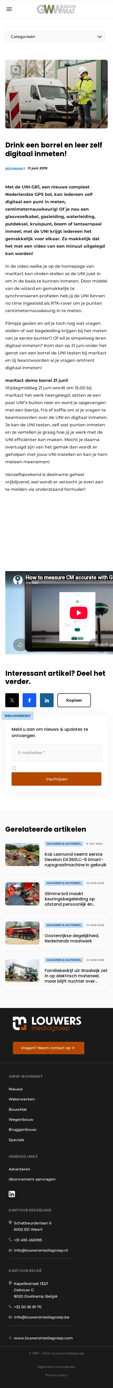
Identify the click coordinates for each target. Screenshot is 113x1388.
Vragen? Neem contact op (46, 1047)
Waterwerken (22, 1099)
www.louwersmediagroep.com (43, 1338)
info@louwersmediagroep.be (41, 1317)
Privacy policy (56, 1375)
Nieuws (16, 1089)
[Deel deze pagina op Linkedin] (47, 700)
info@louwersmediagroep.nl (41, 1250)
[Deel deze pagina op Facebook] (29, 700)
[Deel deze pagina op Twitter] (12, 700)
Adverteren (19, 1169)
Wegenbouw (21, 1119)
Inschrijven (57, 778)
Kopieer (74, 700)
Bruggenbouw (23, 1129)
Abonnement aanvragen (32, 1179)
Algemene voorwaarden (56, 1367)
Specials (16, 1139)
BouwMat (15, 168)
